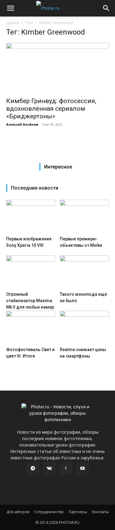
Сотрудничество (49, 511)
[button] (10, 8)
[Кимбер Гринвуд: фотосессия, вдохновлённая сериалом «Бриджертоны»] (57, 68)
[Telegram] (33, 468)
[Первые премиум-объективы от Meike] (84, 216)
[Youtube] (82, 468)
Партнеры (78, 511)
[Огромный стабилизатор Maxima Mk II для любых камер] (30, 272)
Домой (12, 22)
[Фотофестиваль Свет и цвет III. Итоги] (30, 327)
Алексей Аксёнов (22, 124)
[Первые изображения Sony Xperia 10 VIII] (30, 216)
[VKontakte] (49, 468)
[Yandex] (66, 468)
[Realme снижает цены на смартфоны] (84, 327)
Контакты (100, 511)
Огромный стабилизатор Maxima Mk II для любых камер (30, 300)
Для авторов (17, 511)
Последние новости (34, 188)
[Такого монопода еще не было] (84, 272)
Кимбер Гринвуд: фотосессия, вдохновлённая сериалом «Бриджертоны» (51, 108)
